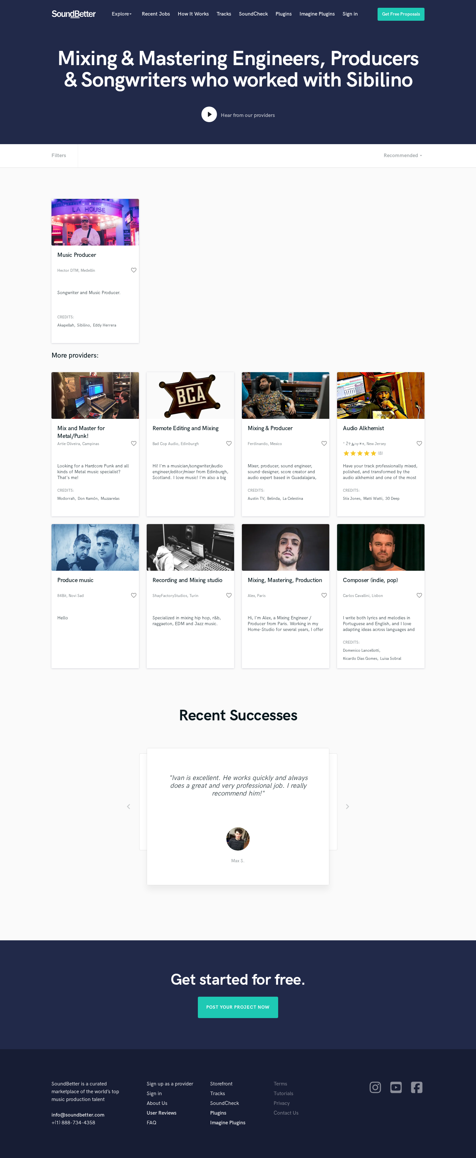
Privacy (282, 1103)
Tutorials (283, 1094)
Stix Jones (351, 498)
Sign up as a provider (170, 1084)
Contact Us (286, 1113)
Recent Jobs (156, 14)
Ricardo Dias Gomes (360, 658)
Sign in (350, 14)
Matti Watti (372, 498)
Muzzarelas (110, 498)
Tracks (224, 14)
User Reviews (161, 1113)
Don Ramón (88, 498)
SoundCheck (253, 14)
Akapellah (65, 325)
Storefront (221, 1084)
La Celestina (293, 498)
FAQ (151, 1123)
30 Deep (392, 498)
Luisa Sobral (390, 658)
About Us (157, 1103)
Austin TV (256, 498)
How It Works (193, 14)
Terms (280, 1084)
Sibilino (83, 325)
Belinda (273, 498)
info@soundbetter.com (77, 1115)
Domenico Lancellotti (361, 650)
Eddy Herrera (104, 325)
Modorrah (66, 498)
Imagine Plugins (317, 14)
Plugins (284, 14)
